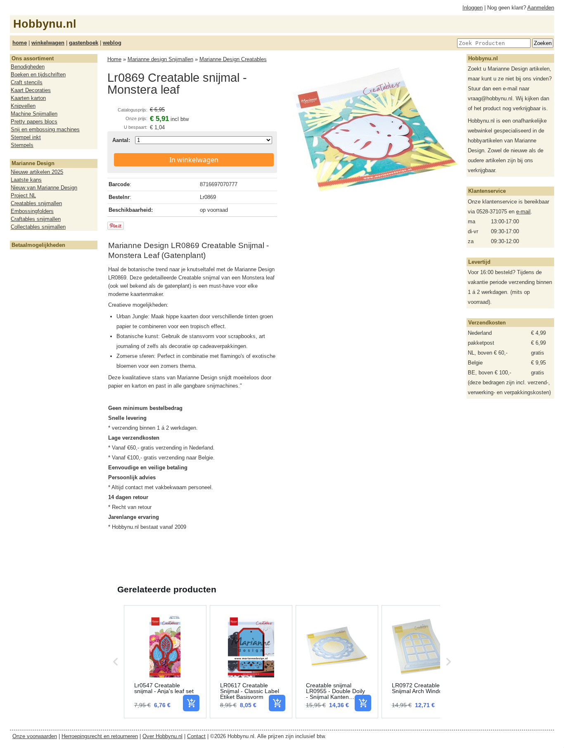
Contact (196, 736)
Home (114, 59)
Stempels (22, 145)
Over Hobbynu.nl (162, 736)
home (19, 43)
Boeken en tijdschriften (38, 74)
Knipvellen (23, 106)
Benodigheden (28, 67)
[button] (115, 662)
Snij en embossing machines (45, 129)
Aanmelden (540, 8)
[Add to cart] (191, 703)
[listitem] (165, 661)
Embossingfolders (32, 211)
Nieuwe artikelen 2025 (37, 172)
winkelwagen (47, 43)
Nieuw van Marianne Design (44, 188)
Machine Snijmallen (34, 114)
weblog (112, 43)
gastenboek (83, 43)
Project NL (23, 195)
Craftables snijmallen (36, 219)
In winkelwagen (193, 159)
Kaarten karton (28, 98)
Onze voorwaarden (34, 736)
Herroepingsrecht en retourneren (100, 736)
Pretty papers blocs (34, 121)
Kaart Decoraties (31, 90)
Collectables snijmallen (38, 227)
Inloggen (472, 8)
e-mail (523, 211)
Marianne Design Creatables (233, 59)
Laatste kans (26, 180)
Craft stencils (27, 82)
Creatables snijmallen (36, 203)
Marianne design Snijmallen (160, 59)
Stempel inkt (26, 137)
